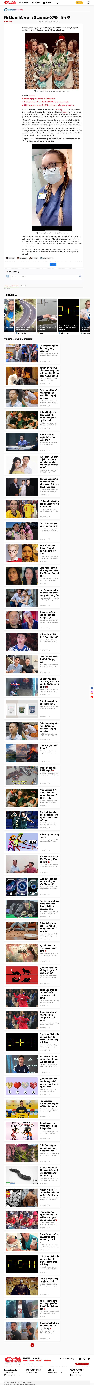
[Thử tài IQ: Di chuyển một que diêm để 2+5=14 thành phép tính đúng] (22, 1264)
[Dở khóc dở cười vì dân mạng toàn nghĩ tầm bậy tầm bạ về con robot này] (22, 1175)
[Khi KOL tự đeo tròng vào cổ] (22, 842)
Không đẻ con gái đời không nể (48, 769)
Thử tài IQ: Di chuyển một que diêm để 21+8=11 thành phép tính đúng (49, 1038)
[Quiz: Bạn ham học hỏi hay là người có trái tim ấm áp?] (22, 975)
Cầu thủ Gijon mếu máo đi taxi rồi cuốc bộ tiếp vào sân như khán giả (49, 816)
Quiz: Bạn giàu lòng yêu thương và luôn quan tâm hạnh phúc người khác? (49, 1082)
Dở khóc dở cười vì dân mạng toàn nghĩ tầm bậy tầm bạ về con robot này (49, 1171)
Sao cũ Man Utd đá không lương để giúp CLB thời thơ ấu (49, 1059)
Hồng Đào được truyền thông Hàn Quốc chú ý (47, 437)
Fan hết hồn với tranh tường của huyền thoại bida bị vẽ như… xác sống (49, 905)
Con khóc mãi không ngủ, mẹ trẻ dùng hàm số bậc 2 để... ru (49, 1238)
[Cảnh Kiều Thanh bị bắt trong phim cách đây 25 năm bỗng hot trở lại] (22, 576)
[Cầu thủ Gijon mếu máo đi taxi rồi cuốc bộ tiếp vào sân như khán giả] (22, 820)
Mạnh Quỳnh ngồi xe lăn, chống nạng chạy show (49, 348)
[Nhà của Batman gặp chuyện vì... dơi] (22, 1286)
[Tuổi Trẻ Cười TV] (84, 1359)
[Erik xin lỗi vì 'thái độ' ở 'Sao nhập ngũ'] (22, 642)
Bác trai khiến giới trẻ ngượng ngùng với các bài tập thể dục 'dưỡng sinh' (47, 327)
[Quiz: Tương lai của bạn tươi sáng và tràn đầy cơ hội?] (22, 887)
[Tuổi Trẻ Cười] (89, 1359)
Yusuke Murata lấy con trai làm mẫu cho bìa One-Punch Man (49, 1193)
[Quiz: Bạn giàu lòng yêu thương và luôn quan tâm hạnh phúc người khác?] (22, 1086)
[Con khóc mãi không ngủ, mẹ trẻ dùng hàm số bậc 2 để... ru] (22, 1242)
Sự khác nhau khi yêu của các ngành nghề (48, 948)
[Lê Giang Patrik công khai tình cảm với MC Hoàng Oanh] (22, 509)
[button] (56, 3)
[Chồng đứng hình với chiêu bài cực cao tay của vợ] (22, 1331)
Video (41, 333)
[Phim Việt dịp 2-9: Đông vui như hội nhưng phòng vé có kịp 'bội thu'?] (22, 420)
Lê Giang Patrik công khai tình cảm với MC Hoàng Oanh (49, 504)
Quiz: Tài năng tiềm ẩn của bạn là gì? (48, 702)
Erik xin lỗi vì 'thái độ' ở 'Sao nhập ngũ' (49, 636)
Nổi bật (37, 3)
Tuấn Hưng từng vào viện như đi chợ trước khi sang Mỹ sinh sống (49, 394)
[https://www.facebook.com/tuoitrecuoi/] (80, 1359)
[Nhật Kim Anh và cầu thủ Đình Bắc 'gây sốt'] (22, 664)
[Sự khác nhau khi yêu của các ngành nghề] (22, 953)
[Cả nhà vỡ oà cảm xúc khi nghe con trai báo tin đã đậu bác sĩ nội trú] (22, 687)
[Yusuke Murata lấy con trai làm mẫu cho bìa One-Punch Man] (22, 1198)
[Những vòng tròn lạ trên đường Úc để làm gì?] (25, 315)
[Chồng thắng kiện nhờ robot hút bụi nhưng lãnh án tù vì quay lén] (22, 931)
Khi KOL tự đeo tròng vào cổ (49, 835)
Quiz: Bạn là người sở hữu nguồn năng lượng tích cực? (48, 1148)
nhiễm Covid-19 (48, 258)
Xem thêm (7, 288)
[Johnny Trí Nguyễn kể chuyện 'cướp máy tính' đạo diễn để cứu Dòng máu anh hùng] (22, 376)
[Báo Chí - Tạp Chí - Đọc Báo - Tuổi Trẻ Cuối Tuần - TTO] (32, 1360)
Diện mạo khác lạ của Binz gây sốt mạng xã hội (47, 615)
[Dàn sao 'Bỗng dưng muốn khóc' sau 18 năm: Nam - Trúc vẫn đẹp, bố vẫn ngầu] (22, 487)
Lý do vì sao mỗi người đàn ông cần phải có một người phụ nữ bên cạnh (48, 1216)
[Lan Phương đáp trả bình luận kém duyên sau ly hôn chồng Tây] (22, 598)
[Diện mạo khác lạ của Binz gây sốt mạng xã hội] (22, 620)
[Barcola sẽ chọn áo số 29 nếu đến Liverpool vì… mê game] (22, 998)
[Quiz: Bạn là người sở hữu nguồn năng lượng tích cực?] (22, 1153)
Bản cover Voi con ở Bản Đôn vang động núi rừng (49, 859)
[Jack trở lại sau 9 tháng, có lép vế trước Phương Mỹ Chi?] (22, 553)
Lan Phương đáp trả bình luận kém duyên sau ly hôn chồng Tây (49, 593)
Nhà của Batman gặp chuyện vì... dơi (49, 1280)
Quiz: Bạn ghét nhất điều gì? (49, 747)
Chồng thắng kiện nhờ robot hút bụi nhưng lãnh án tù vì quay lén (48, 927)
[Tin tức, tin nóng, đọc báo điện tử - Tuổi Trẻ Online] (26, 1360)
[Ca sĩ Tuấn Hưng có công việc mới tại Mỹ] (22, 531)
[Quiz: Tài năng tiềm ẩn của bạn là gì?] (22, 709)
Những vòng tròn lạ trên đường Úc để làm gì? (23, 328)
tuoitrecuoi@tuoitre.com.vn (56, 1372)
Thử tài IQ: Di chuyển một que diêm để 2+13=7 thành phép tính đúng (68, 327)
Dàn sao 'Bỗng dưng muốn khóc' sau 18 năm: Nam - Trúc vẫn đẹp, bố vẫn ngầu (49, 483)
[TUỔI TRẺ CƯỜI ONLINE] (12, 1360)
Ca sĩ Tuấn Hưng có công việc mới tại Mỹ (49, 524)
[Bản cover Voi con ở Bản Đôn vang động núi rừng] (22, 864)
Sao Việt (12, 258)
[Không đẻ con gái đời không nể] (22, 775)
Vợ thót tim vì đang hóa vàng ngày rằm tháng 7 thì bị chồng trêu (49, 1305)
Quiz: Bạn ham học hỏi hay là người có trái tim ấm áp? (48, 970)
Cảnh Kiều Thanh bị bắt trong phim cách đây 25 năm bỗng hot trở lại (49, 572)
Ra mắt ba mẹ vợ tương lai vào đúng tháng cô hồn (48, 1126)
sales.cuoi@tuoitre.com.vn (12, 1375)
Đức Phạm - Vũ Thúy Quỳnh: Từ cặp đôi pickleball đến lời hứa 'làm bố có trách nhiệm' (49, 462)
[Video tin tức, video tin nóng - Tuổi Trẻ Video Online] (40, 1360)
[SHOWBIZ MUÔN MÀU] (47, 11)
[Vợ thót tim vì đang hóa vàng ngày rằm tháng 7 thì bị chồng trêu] (22, 1309)
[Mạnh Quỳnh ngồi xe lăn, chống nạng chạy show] (22, 353)
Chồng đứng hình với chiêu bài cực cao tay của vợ (49, 1326)
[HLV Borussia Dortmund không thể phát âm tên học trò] (22, 1109)
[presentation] (4, 315)
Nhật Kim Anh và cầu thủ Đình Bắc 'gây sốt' (49, 659)
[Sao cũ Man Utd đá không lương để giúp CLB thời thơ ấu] (22, 1064)
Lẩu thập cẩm (22, 333)
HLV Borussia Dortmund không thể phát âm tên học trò (49, 1104)
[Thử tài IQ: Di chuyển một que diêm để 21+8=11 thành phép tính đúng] (22, 1042)
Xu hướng (25, 3)
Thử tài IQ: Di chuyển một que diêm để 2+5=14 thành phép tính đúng (49, 1260)
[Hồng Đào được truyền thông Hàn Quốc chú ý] (22, 442)
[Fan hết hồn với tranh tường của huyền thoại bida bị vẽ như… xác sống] (22, 909)
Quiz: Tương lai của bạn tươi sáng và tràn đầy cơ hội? (48, 882)
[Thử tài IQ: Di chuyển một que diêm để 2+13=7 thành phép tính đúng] (68, 315)
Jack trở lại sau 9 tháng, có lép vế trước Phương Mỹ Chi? (48, 549)
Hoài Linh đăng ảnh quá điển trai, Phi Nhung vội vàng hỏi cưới (46, 102)
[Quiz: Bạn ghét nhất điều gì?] (22, 753)
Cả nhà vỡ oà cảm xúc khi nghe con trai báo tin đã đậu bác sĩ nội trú (49, 683)
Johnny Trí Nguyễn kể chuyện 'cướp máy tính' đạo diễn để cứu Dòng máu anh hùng (49, 372)
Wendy (64, 112)
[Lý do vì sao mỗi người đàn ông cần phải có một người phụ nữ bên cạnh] (22, 1220)
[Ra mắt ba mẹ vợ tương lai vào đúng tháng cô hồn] (22, 1131)
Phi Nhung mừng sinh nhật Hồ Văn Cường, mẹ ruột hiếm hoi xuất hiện (49, 105)
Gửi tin (80, 2)
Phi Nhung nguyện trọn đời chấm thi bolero (39, 99)
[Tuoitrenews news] (47, 1360)
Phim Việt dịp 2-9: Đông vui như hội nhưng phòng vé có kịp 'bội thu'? (48, 416)
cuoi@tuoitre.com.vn (33, 1372)
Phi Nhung (58, 110)
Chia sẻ (53, 264)
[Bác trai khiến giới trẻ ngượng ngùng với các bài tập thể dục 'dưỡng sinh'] (47, 315)
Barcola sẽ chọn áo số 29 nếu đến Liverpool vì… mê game (48, 994)
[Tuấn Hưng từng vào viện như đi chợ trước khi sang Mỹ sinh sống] (22, 398)
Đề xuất (48, 3)
